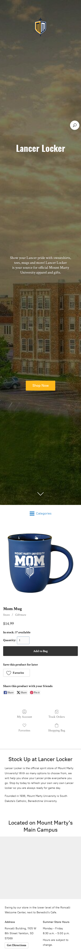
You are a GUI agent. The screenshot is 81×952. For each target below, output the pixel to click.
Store (6, 615)
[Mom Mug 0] (40, 563)
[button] (16, 673)
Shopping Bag (56, 730)
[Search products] (74, 125)
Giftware (20, 615)
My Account (24, 717)
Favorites (24, 730)
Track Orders (56, 717)
